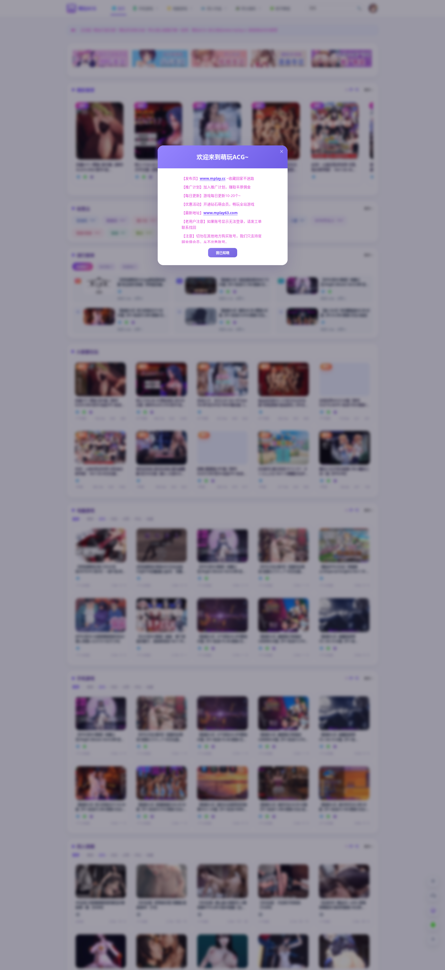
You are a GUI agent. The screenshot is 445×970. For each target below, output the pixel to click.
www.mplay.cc (212, 178)
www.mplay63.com (220, 212)
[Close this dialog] (281, 151)
